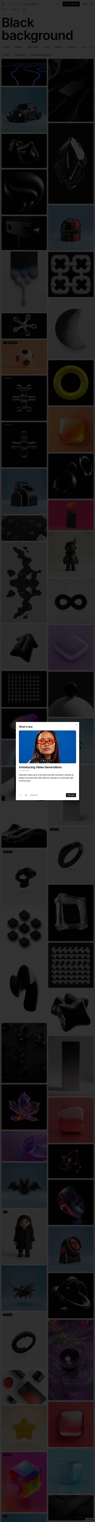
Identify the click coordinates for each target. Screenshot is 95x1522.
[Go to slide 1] (43, 760)
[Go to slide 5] (51, 760)
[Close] (76, 724)
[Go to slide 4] (49, 760)
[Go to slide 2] (45, 760)
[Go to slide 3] (47, 760)
